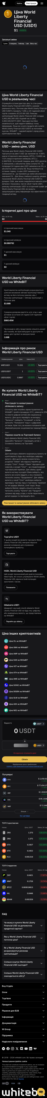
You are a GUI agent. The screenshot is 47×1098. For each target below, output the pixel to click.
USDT (39, 724)
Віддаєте (8, 723)
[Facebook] (8, 1048)
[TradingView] (35, 1048)
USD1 (39, 745)
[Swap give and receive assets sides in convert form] (25, 741)
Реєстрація (31, 3)
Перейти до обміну (14, 621)
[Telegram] (3, 1048)
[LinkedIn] (30, 1048)
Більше (23, 811)
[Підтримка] (41, 1092)
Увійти (19, 3)
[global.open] (42, 3)
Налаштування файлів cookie (14, 1061)
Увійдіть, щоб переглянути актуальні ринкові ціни (25, 766)
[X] (17, 1048)
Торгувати (10, 553)
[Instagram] (12, 1048)
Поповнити (10, 587)
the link (21, 1079)
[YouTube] (26, 1048)
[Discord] (21, 1048)
